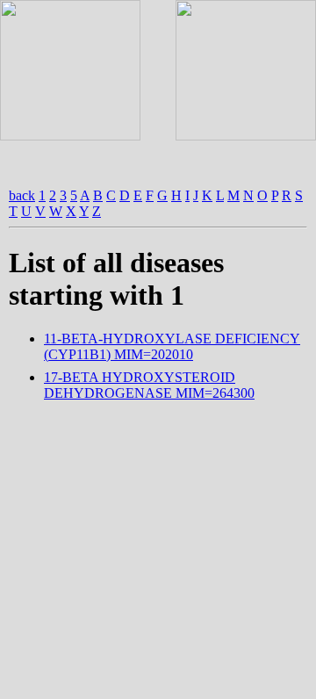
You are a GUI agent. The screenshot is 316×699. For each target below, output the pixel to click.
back (22, 195)
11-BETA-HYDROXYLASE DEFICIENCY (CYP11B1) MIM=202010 (172, 346)
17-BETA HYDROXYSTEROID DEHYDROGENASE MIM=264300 (149, 385)
